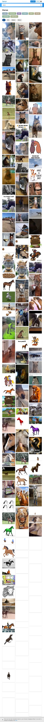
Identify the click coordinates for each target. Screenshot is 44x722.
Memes (19, 20)
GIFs (8, 20)
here (16, 720)
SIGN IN (37, 1)
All (3, 20)
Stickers (13, 20)
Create (33, 1)
